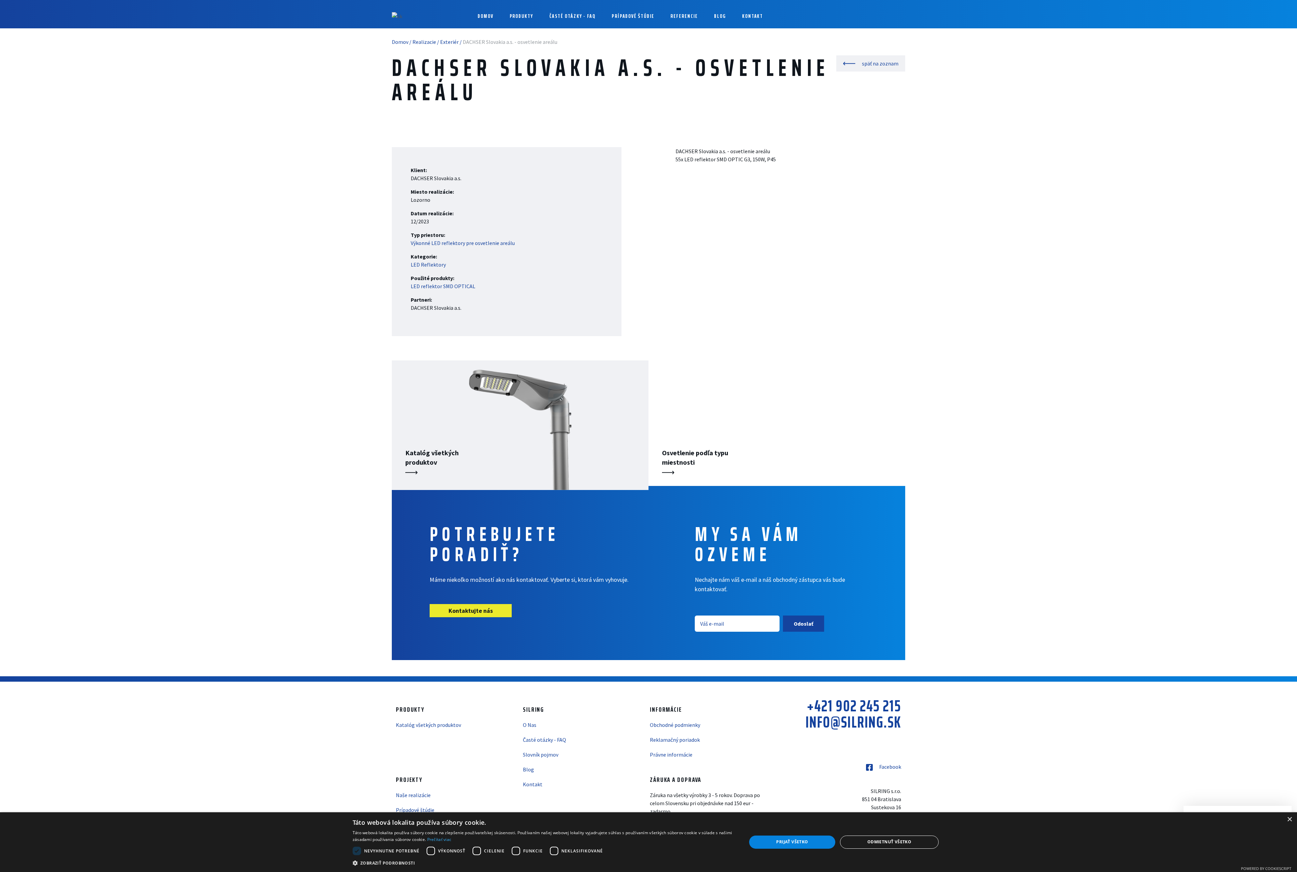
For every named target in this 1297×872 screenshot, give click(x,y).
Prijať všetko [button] (792, 842)
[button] (544, 863)
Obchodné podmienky (675, 724)
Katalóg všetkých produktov (428, 724)
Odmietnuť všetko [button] (889, 842)
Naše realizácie (413, 795)
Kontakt (532, 784)
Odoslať (803, 623)
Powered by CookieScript (1266, 868)
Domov (485, 16)
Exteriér (449, 41)
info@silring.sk (853, 722)
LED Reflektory (428, 264)
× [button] (1289, 819)
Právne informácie (671, 754)
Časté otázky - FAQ (572, 16)
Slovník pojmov (540, 754)
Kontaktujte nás (471, 611)
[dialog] (648, 842)
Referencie (684, 16)
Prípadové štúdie (633, 16)
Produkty (521, 16)
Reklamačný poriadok (675, 739)
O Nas (529, 724)
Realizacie (424, 41)
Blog (720, 16)
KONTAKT (752, 16)
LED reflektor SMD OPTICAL (443, 286)
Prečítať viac (439, 839)
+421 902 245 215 (854, 706)
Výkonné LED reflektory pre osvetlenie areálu (463, 243)
